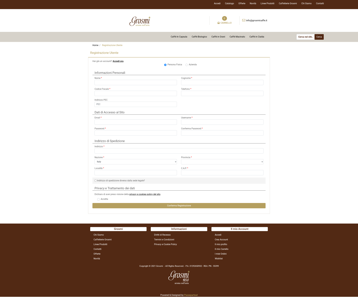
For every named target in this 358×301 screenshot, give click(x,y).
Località (99, 168)
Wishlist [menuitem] (219, 258)
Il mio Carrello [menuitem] (221, 249)
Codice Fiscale (102, 89)
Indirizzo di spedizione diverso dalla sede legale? (121, 180)
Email (98, 117)
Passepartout (191, 295)
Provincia (186, 157)
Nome (98, 78)
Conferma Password (192, 128)
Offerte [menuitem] (241, 3)
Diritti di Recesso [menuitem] (162, 234)
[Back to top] (350, 293)
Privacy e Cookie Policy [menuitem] (165, 244)
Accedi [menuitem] (217, 3)
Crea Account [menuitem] (221, 239)
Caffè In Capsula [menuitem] (179, 36)
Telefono (186, 89)
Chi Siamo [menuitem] (306, 3)
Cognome (186, 78)
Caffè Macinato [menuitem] (237, 36)
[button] (319, 37)
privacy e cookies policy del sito (144, 194)
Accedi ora (118, 61)
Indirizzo (99, 146)
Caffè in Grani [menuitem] (218, 36)
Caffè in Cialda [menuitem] (256, 36)
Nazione (99, 157)
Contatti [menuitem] (320, 3)
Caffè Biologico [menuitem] (199, 36)
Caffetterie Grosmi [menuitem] (288, 3)
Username (187, 117)
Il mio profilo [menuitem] (221, 244)
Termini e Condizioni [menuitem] (164, 239)
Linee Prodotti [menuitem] (267, 3)
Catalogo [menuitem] (229, 3)
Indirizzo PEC (101, 100)
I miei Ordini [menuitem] (221, 253)
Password (100, 128)
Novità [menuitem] (253, 3)
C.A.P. (184, 168)
